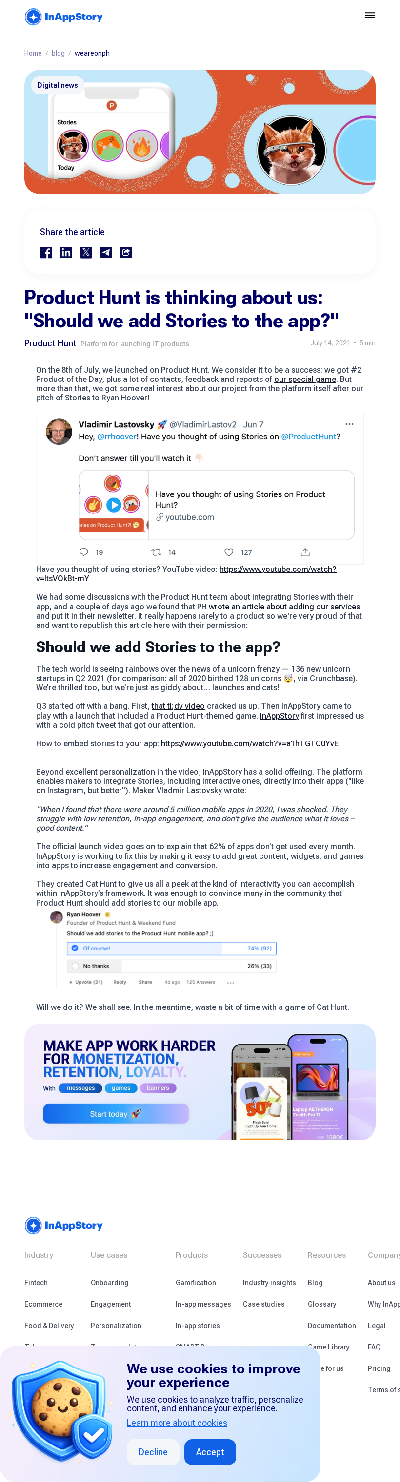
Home (33, 53)
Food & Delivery (49, 1326)
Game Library (329, 1347)
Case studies (264, 1304)
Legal (377, 1326)
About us (382, 1283)
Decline (153, 1452)
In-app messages (203, 1304)
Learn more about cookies (177, 1423)
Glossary (322, 1304)
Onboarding (110, 1283)
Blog (315, 1283)
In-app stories (198, 1326)
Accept (210, 1452)
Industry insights (269, 1283)
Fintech (36, 1283)
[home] (63, 17)
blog (58, 53)
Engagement (111, 1304)
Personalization (116, 1326)
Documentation (332, 1326)
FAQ (374, 1347)
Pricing (379, 1368)
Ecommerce (43, 1304)
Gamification (196, 1283)
